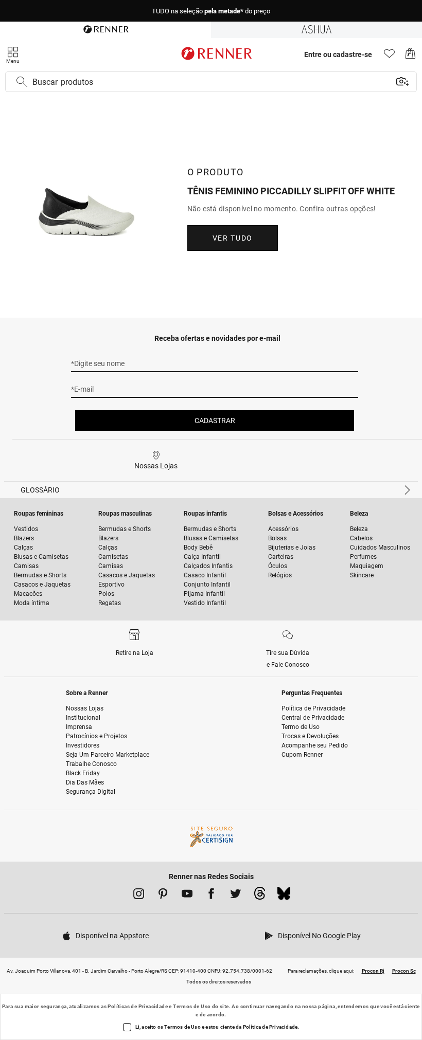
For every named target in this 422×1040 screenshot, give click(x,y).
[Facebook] (211, 895)
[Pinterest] (162, 895)
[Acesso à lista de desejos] (389, 56)
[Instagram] (138, 895)
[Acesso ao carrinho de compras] (410, 56)
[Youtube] (187, 895)
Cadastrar (215, 420)
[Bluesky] (283, 896)
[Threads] (259, 896)
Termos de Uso (191, 1006)
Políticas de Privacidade (138, 1006)
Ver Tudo (233, 238)
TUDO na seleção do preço (211, 11)
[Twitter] (235, 895)
